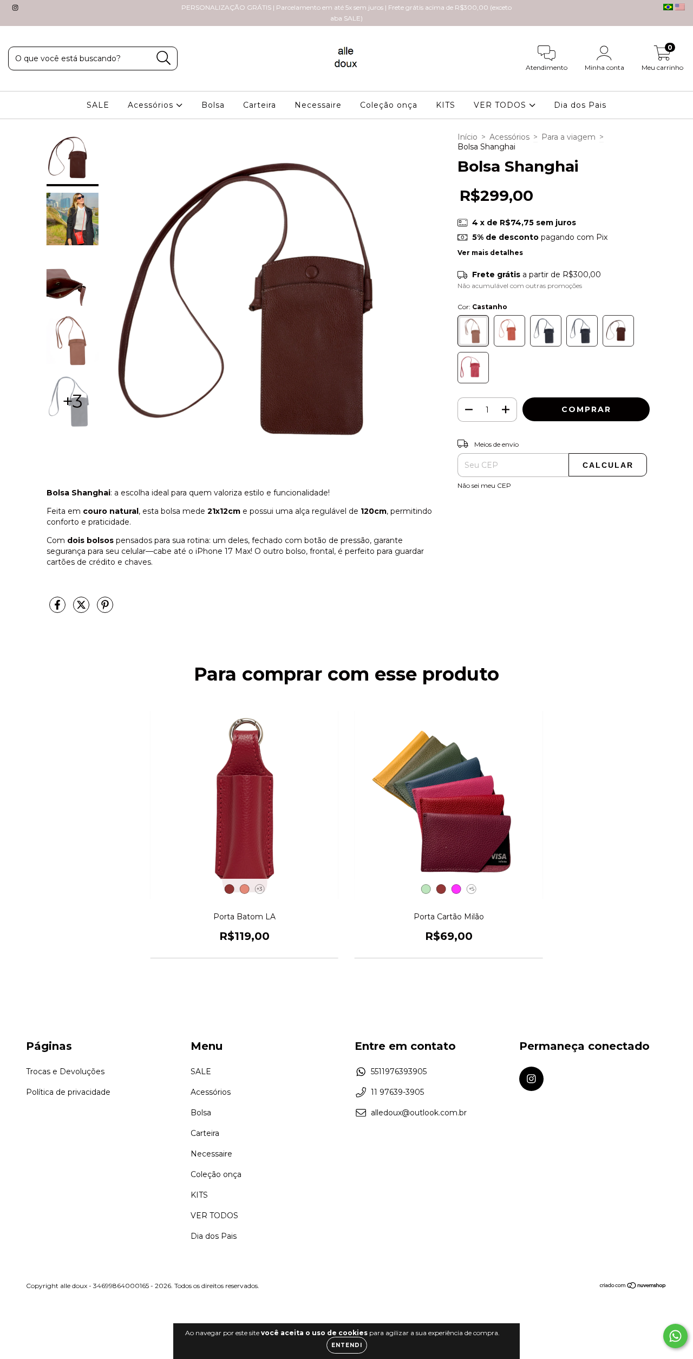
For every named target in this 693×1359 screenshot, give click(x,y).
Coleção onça (388, 105)
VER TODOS (501, 105)
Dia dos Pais (580, 105)
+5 (471, 888)
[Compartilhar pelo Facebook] (58, 609)
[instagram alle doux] (15, 7)
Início (467, 137)
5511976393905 (399, 1071)
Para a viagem (568, 137)
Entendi (346, 1345)
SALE (98, 105)
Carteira (259, 105)
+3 (259, 888)
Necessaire (318, 105)
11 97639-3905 (397, 1092)
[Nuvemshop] (633, 1287)
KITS (445, 105)
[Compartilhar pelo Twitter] (82, 609)
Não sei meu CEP (484, 485)
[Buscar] (163, 58)
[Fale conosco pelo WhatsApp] (675, 1336)
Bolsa (213, 105)
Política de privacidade (68, 1092)
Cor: (482, 307)
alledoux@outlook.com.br (419, 1113)
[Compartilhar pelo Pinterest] (105, 609)
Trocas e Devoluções (65, 1071)
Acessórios (152, 105)
